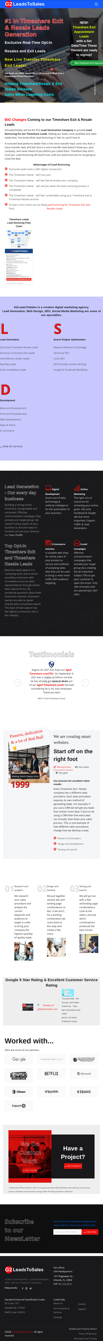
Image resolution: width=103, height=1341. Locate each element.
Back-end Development (13, 408)
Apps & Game (7, 425)
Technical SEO (61, 353)
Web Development (10, 419)
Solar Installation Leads (13, 369)
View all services (13, 446)
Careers (82, 1304)
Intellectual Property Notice (83, 1328)
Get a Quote (31, 1170)
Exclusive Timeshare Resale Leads (19, 347)
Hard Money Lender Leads (15, 358)
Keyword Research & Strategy (70, 347)
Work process (64, 767)
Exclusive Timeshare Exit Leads (17, 353)
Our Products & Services (61, 1310)
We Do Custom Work (30, 1152)
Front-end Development (13, 413)
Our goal (63, 772)
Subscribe (91, 1232)
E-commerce (7, 430)
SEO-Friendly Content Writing (70, 364)
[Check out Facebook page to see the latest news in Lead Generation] (22, 1288)
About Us (58, 1303)
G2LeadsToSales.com (22, 1331)
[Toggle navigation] (96, 4)
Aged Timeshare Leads (51, 684)
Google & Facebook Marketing (70, 369)
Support (82, 1309)
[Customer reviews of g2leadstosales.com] (47, 1006)
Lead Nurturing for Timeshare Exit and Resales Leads (68, 206)
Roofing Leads (8, 364)
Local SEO (59, 358)
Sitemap (58, 1317)
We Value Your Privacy (85, 1338)
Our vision (84, 767)
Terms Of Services (88, 1333)
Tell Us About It (74, 1166)
